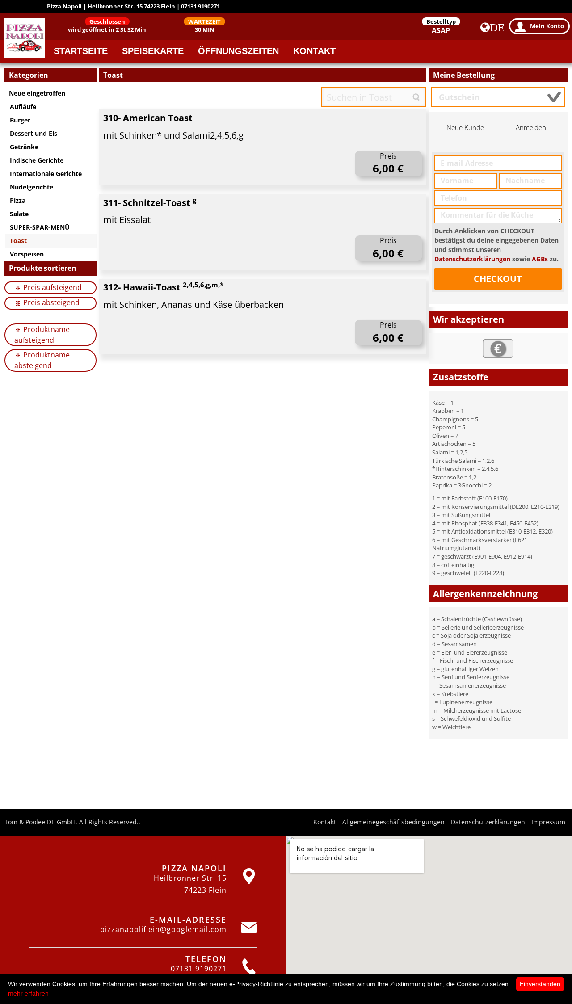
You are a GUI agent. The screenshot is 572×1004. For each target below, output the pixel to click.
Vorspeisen (27, 254)
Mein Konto (547, 26)
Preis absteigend (50, 302)
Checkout (498, 279)
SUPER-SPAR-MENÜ (40, 227)
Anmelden (531, 127)
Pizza (17, 200)
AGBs (540, 259)
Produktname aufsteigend (42, 334)
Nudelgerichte (31, 187)
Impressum (548, 822)
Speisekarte (153, 51)
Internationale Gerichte (46, 173)
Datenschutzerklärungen (472, 259)
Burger (20, 120)
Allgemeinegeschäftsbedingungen (393, 822)
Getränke (24, 147)
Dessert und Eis (33, 133)
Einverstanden (540, 983)
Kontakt (314, 51)
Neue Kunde (465, 127)
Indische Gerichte (36, 160)
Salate (19, 214)
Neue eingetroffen (37, 93)
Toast (18, 240)
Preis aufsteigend (51, 287)
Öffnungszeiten (238, 51)
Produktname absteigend (42, 360)
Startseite (81, 51)
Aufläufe (23, 106)
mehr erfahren (28, 993)
